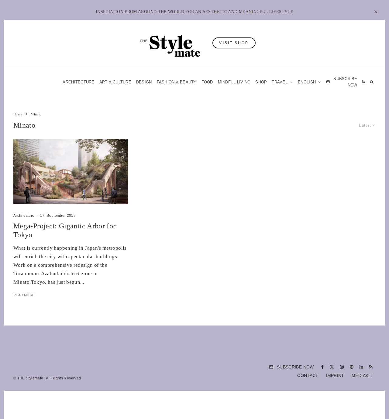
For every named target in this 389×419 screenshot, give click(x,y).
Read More (23, 295)
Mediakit (362, 375)
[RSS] (363, 82)
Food (207, 82)
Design (144, 82)
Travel (279, 82)
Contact (307, 375)
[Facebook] (322, 367)
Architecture (78, 82)
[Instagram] (342, 367)
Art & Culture (115, 82)
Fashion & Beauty (177, 82)
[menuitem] (309, 82)
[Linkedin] (361, 367)
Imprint (335, 375)
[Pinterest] (351, 367)
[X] (332, 367)
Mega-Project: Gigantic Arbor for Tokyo (64, 230)
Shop (261, 82)
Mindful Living (234, 82)
